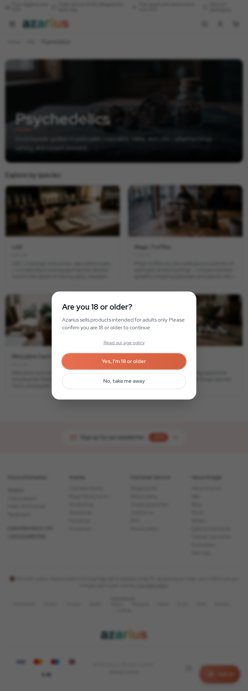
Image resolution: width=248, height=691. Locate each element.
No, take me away (124, 381)
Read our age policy (124, 343)
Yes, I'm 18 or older (124, 361)
